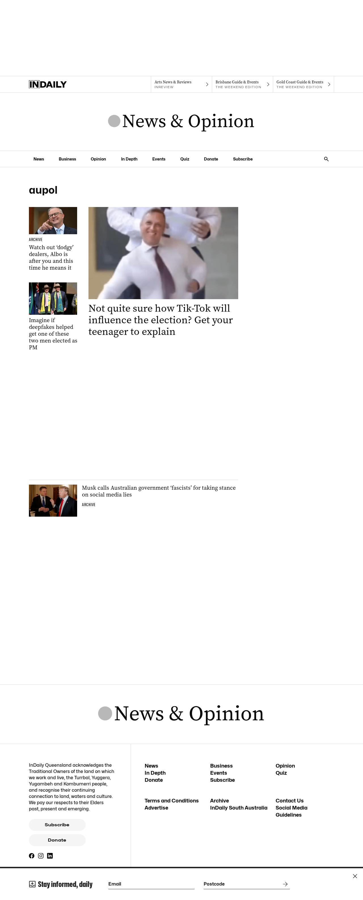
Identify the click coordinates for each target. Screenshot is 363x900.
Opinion (98, 159)
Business (67, 159)
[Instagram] (41, 856)
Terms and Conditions (172, 801)
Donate (211, 159)
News (38, 159)
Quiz (184, 159)
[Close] (355, 876)
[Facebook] (32, 856)
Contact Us (290, 801)
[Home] (59, 84)
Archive (219, 801)
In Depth (129, 159)
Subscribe (243, 159)
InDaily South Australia (238, 808)
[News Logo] (181, 121)
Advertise (156, 808)
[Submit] (284, 884)
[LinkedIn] (50, 856)
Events (158, 159)
